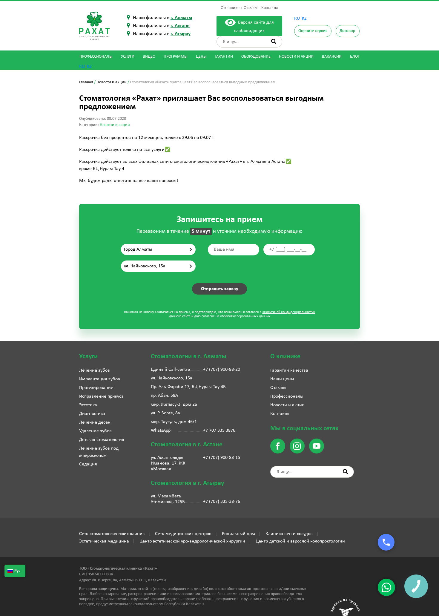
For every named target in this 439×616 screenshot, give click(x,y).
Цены (201, 56)
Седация (88, 464)
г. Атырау (181, 33)
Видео (149, 56)
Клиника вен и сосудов (289, 533)
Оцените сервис (312, 31)
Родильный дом (238, 533)
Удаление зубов (95, 431)
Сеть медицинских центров (183, 533)
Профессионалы (96, 56)
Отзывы (250, 8)
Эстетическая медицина (104, 541)
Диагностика (92, 413)
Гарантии (224, 56)
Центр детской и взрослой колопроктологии (300, 541)
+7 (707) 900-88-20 (221, 369)
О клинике (230, 8)
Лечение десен (94, 422)
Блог (355, 56)
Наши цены (282, 379)
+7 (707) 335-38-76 (221, 501)
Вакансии (332, 56)
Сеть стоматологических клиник (112, 533)
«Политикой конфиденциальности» (288, 312)
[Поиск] (273, 41)
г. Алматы (181, 17)
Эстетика (88, 405)
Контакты (269, 8)
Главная (86, 82)
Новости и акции (296, 56)
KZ (304, 18)
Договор (347, 31)
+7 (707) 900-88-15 (221, 457)
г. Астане (180, 25)
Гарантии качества (289, 370)
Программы (176, 56)
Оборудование (256, 56)
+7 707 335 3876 (219, 430)
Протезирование (96, 387)
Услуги (127, 56)
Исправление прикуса (101, 396)
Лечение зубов (94, 370)
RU (297, 18)
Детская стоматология (101, 439)
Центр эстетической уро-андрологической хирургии (192, 541)
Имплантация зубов (99, 379)
